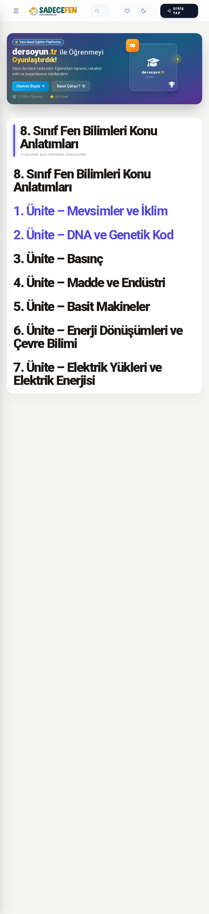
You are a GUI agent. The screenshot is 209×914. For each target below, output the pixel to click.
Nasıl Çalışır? (69, 86)
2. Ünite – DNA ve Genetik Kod (93, 235)
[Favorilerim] (127, 11)
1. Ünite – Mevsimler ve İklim (90, 211)
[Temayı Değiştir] (143, 11)
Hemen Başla (28, 86)
